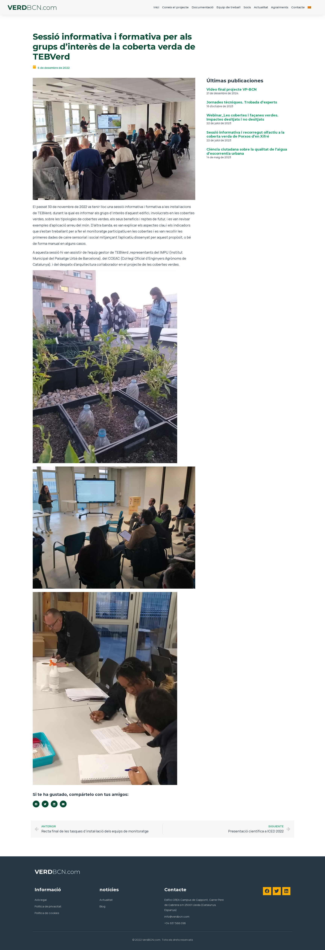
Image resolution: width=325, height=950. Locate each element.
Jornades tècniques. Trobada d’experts (242, 102)
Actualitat (261, 7)
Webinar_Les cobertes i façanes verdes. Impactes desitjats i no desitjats (242, 117)
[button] (36, 804)
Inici (156, 7)
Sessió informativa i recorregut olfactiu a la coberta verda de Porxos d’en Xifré (245, 134)
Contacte (298, 7)
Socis (247, 7)
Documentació (202, 7)
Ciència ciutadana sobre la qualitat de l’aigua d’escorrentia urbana (247, 151)
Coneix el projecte (175, 7)
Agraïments (279, 7)
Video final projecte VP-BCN (232, 89)
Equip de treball (228, 7)
